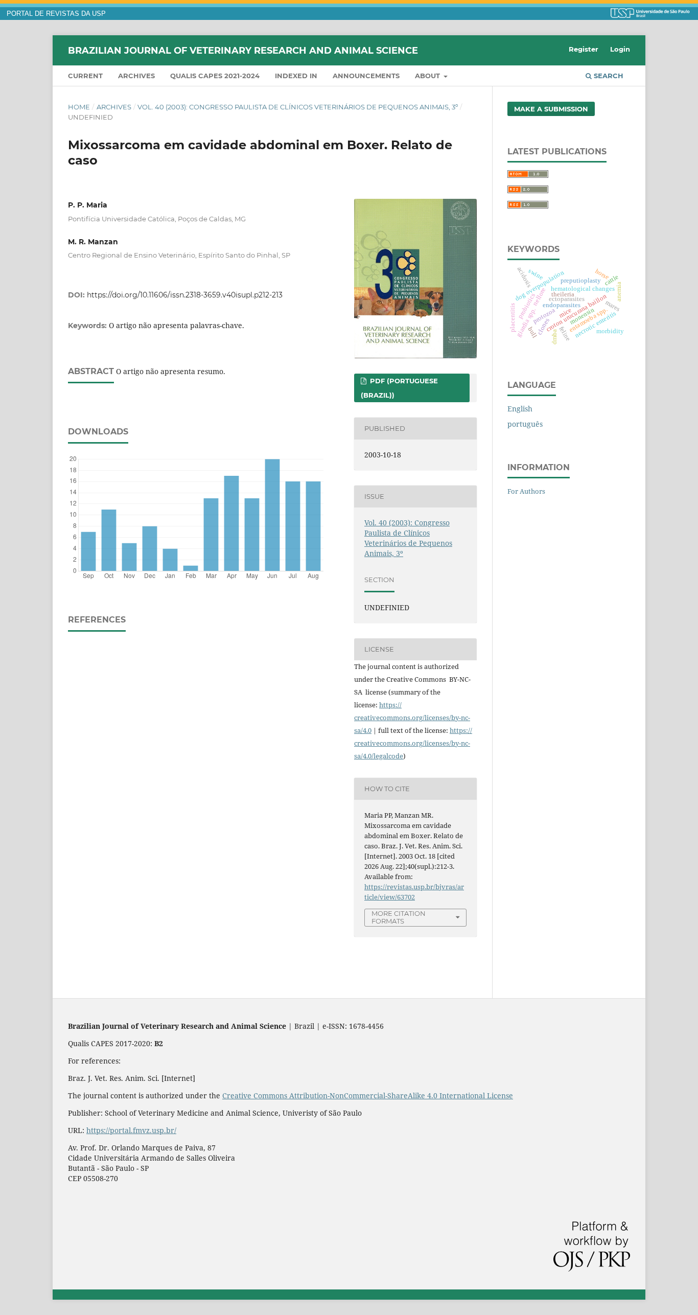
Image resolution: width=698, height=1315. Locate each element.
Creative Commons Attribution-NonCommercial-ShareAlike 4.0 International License (367, 1095)
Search (607, 76)
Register (583, 49)
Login (620, 49)
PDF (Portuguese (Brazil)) (399, 388)
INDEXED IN (296, 76)
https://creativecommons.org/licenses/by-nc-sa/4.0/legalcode (413, 743)
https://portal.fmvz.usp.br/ (131, 1130)
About (428, 76)
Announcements (366, 76)
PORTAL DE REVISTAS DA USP (56, 13)
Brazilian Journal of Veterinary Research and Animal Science (243, 50)
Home (79, 107)
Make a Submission (551, 109)
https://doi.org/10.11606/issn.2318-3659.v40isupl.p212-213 (185, 294)
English (519, 408)
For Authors (526, 491)
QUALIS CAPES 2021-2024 (215, 76)
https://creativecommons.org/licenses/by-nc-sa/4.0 (412, 717)
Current (85, 76)
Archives (136, 76)
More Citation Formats (398, 917)
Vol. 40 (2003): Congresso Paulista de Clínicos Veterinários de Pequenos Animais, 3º (297, 107)
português (525, 424)
